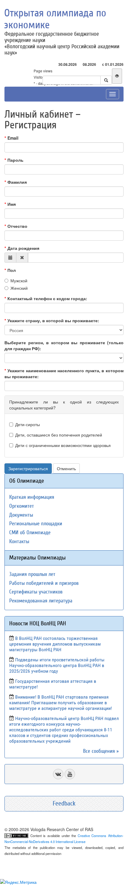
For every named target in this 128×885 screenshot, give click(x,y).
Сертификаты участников (36, 592)
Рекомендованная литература (40, 601)
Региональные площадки (35, 524)
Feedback (64, 803)
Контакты (19, 541)
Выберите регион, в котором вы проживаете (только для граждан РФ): (64, 345)
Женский (19, 288)
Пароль (15, 160)
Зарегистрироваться (28, 468)
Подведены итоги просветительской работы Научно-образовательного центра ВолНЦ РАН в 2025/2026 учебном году (56, 665)
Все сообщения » (101, 751)
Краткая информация (31, 497)
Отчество (17, 226)
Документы (21, 515)
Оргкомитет (21, 506)
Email (12, 138)
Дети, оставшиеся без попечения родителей (58, 435)
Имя (11, 204)
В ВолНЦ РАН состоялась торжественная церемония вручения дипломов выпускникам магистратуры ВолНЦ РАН (55, 643)
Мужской (18, 280)
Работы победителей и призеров (44, 583)
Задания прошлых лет (32, 574)
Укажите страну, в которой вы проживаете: (53, 320)
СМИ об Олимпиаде (30, 532)
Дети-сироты (27, 424)
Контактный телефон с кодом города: (47, 298)
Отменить (66, 468)
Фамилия (17, 182)
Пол (11, 270)
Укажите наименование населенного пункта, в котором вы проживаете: (64, 373)
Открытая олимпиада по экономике (55, 19)
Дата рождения (23, 248)
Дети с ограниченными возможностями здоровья (63, 445)
